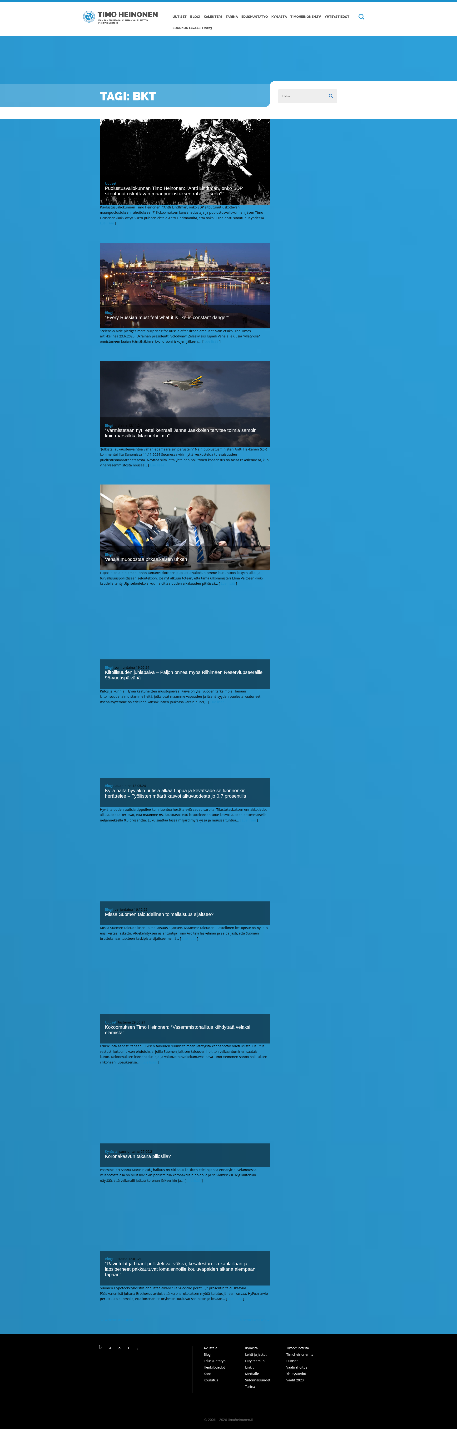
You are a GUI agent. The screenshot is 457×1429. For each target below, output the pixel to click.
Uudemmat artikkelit (254, 1320)
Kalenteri (213, 17)
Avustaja (210, 1348)
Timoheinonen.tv (305, 17)
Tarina (232, 17)
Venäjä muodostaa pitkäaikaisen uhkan (146, 559)
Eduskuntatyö (254, 17)
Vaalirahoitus (296, 1367)
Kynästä (279, 17)
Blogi (195, 17)
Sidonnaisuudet (257, 1380)
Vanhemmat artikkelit (116, 1320)
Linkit (249, 1367)
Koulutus (211, 1380)
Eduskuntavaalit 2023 (192, 28)
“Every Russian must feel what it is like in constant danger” (167, 317)
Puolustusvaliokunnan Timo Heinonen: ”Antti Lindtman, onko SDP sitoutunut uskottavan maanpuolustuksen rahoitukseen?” (174, 191)
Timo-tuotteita (297, 1348)
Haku (359, 17)
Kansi (208, 1373)
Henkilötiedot (214, 1367)
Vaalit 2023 (295, 1380)
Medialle (252, 1373)
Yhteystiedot (337, 17)
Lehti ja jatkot (256, 1354)
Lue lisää (107, 223)
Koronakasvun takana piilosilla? (138, 1156)
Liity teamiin (255, 1361)
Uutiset (180, 17)
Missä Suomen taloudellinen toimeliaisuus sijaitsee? (159, 914)
